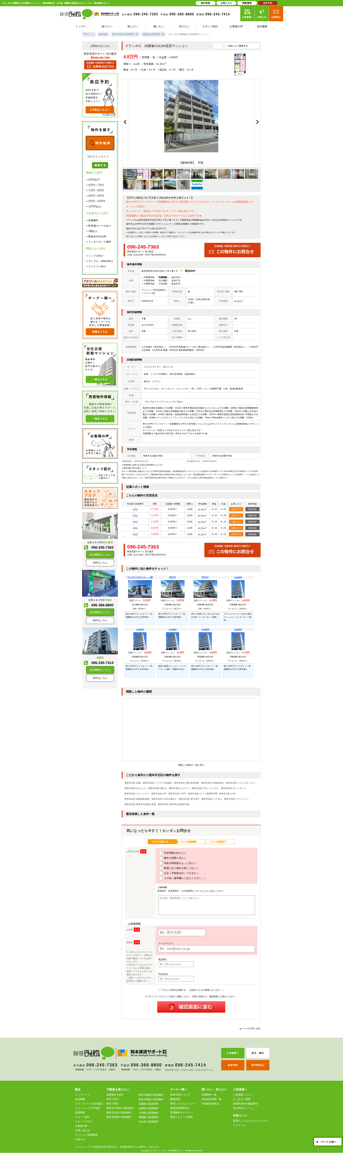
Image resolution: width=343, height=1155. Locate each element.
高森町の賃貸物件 (149, 1103)
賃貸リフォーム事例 (181, 1117)
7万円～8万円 (96, 190)
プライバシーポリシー (158, 996)
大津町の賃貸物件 (149, 1112)
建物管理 (175, 1099)
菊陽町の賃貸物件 (149, 1117)
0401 (135, 528)
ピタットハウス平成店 (87, 1108)
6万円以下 (94, 179)
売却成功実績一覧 (212, 1099)
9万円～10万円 (96, 201)
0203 (135, 509)
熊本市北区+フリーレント (236, 799)
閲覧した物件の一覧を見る (191, 765)
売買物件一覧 (209, 1094)
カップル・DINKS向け (100, 261)
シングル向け (95, 255)
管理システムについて (182, 1103)
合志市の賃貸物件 (149, 1121)
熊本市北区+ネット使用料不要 (202, 793)
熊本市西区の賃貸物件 (151, 1099)
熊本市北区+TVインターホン (205, 788)
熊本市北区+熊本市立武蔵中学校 (173, 804)
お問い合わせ (172, 236)
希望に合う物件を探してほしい (181, 868)
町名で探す (112, 1103)
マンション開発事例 (86, 1134)
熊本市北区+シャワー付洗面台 (157, 783)
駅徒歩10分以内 (97, 236)
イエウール (239, 1125)
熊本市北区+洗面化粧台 (212, 783)
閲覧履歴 (247, 3)
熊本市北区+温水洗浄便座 (186, 783)
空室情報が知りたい (174, 852)
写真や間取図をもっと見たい (179, 863)
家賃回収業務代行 (180, 1108)
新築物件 (93, 220)
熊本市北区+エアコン (179, 788)
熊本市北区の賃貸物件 (118, 1112)
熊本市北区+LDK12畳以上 (164, 799)
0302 (135, 521)
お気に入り (236, 509)
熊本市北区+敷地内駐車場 (137, 799)
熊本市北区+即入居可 (189, 799)
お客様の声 (81, 1125)
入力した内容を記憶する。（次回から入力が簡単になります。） (193, 990)
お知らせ (261, 17)
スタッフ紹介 (82, 1117)
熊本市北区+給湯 (133, 783)
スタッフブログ (84, 1121)
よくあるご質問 (241, 1099)
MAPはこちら (100, 562)
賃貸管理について (180, 1094)
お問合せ (276, 17)
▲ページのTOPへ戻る (250, 1028)
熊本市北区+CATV (177, 793)
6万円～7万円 (96, 185)
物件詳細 (252, 509)
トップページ (82, 1094)
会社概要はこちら (100, 554)
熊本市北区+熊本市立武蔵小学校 (140, 804)
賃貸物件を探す (115, 1094)
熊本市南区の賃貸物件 (151, 1094)
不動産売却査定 (210, 1103)
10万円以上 (94, 206)
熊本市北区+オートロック (233, 788)
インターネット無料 (99, 241)
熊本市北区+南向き (157, 788)
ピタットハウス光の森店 (89, 1103)
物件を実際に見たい (174, 857)
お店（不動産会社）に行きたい (181, 873)
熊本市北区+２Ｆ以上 (212, 799)
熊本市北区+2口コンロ (135, 788)
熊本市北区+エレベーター (137, 793)
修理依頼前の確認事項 (245, 1103)
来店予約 (267, 3)
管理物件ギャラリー (181, 1112)
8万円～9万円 (96, 195)
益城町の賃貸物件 (149, 1108)
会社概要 (80, 1099)
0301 (135, 515)
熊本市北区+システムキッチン (240, 783)
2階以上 (92, 231)
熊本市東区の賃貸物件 (118, 1117)
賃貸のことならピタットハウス (250, 1120)
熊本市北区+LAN (227, 793)
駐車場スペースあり (99, 225)
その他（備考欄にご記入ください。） (184, 878)
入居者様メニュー (243, 1094)
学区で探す (112, 1099)
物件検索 (205, 3)
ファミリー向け (97, 266)
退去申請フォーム (243, 1108)
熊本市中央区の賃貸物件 (120, 1108)
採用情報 (80, 1112)
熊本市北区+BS (158, 793)
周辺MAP (190, 270)
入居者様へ (247, 17)
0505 (135, 534)
